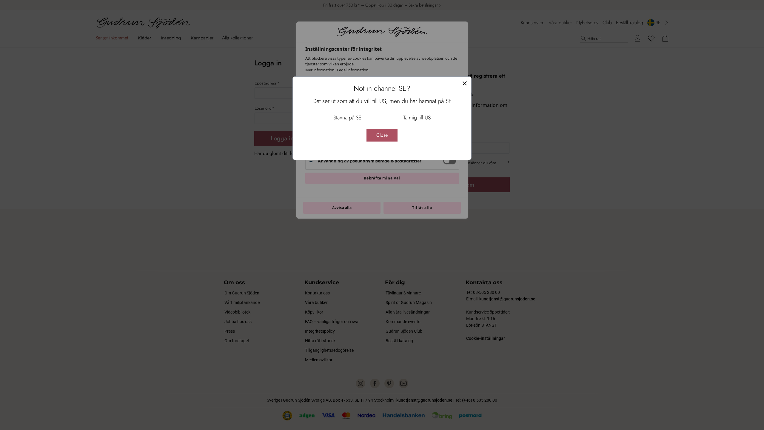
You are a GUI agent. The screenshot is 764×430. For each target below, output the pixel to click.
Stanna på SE (347, 118)
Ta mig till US (417, 118)
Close (382, 135)
